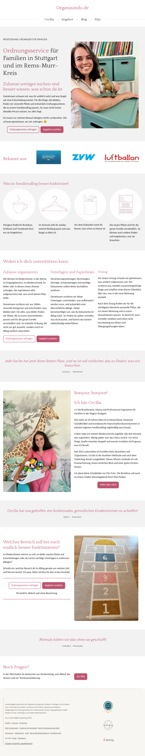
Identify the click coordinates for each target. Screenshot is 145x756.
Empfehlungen (55, 733)
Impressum (9, 733)
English (7, 723)
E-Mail (14, 738)
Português (23, 723)
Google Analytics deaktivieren (18, 744)
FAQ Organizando (11, 728)
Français (15, 723)
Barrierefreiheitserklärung (39, 733)
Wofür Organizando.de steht (48, 728)
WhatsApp (22, 738)
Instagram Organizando (28, 728)
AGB (27, 733)
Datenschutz (19, 733)
